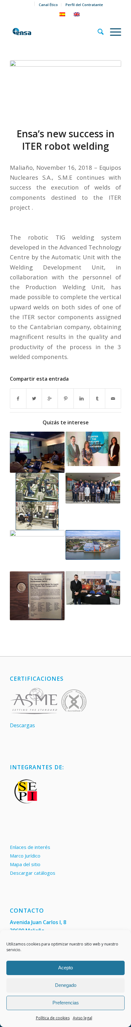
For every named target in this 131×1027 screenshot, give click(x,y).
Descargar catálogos (32, 873)
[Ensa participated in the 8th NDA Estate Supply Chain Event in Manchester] (93, 587)
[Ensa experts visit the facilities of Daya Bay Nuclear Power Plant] (37, 452)
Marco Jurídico (25, 855)
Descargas (22, 725)
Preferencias (65, 1002)
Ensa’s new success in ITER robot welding (65, 140)
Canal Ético (48, 4)
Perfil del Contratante (84, 4)
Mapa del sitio (25, 864)
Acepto (65, 967)
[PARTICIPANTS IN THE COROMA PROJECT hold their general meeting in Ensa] (93, 488)
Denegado (65, 985)
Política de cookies (53, 1018)
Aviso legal (82, 1018)
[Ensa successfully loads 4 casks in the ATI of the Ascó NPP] (37, 550)
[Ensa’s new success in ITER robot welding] (65, 89)
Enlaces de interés (30, 847)
